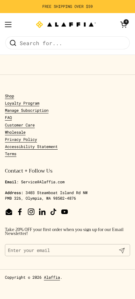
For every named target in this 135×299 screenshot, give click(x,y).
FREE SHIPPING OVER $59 (67, 6)
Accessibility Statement (31, 146)
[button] (123, 24)
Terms (10, 153)
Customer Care (20, 124)
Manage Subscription (26, 110)
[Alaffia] (66, 24)
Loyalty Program (22, 103)
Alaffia (52, 277)
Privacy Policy (21, 139)
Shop (9, 95)
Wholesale (15, 132)
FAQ (8, 117)
